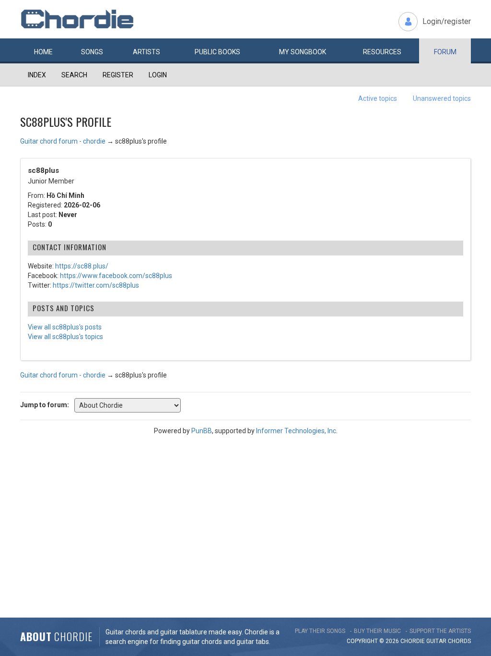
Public (217, 52)
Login (158, 75)
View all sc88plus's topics (65, 336)
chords (459, 641)
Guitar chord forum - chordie (62, 141)
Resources (382, 52)
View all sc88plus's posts (65, 327)
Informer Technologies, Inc (296, 431)
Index (37, 75)
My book (302, 52)
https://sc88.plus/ (81, 266)
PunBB (201, 431)
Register (118, 75)
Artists (146, 52)
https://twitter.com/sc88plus (96, 285)
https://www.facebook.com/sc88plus (116, 275)
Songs (92, 52)
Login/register (446, 21)
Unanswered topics (442, 98)
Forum (445, 52)
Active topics (377, 98)
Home (43, 52)
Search (74, 75)
